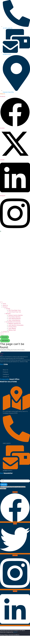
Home (4, 303)
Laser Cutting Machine (14, 320)
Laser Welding (12, 328)
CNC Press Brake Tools (14, 310)
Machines (8, 313)
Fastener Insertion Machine (15, 315)
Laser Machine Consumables (15, 325)
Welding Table (12, 330)
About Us (5, 305)
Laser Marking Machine (14, 318)
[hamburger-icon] (1, 302)
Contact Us (6, 331)
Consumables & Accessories (13, 322)
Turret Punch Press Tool (14, 312)
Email (1, 478)
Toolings (8, 308)
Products (5, 307)
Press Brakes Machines (14, 317)
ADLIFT (15, 632)
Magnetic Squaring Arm (14, 323)
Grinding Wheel (12, 326)
